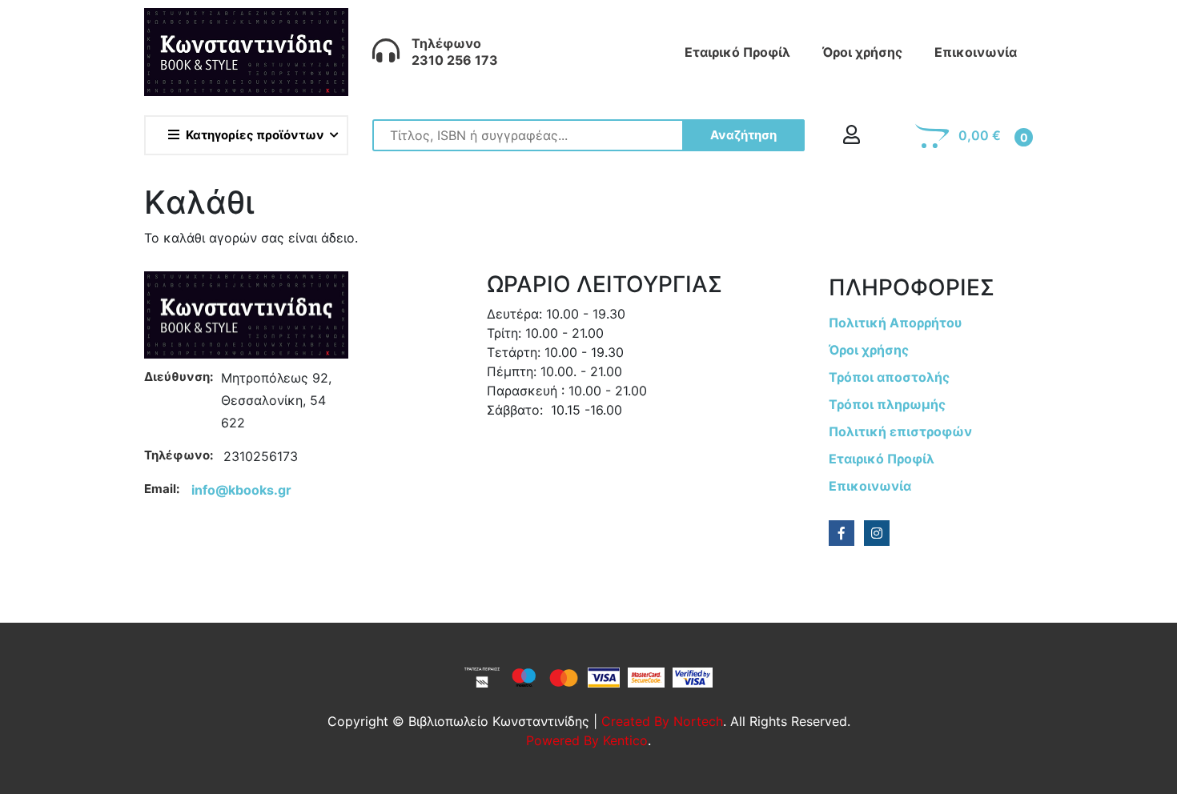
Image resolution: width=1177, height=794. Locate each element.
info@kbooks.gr (241, 490)
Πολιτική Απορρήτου (895, 323)
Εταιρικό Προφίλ (737, 52)
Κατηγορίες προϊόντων (255, 134)
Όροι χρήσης (862, 52)
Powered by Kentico (587, 740)
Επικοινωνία (975, 52)
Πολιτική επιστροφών (900, 431)
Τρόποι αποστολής (889, 377)
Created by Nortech (662, 721)
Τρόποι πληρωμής (887, 404)
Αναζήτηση (743, 134)
